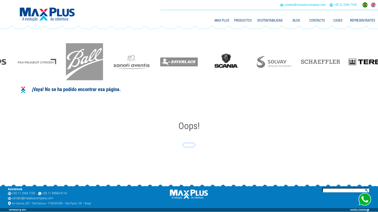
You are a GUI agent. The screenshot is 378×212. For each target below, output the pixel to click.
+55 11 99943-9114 (54, 193)
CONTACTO (317, 20)
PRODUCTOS (243, 20)
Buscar (366, 191)
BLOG (296, 20)
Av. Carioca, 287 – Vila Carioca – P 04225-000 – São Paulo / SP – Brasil (51, 203)
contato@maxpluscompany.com (305, 4)
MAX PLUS (222, 20)
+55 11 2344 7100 (345, 4)
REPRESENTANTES (362, 20)
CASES (337, 20)
